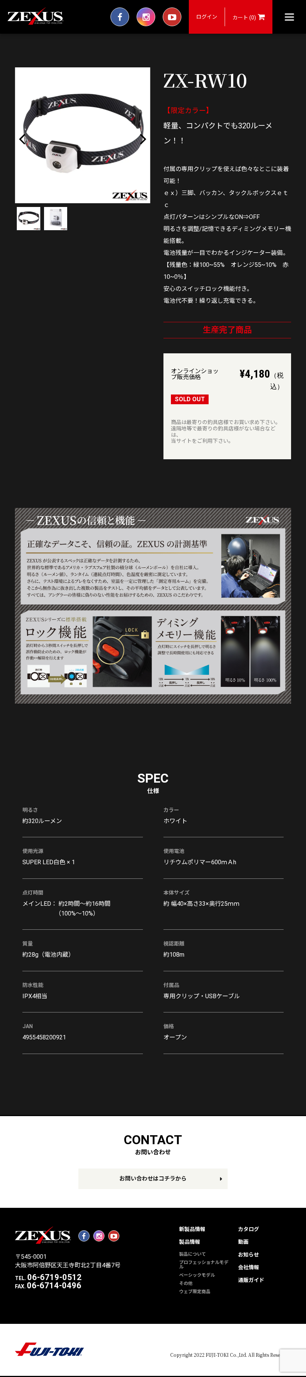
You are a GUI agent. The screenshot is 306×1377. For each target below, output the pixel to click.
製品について (192, 1254)
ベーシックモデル (197, 1275)
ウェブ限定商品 (194, 1291)
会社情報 (248, 1267)
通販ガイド (251, 1280)
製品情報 (189, 1242)
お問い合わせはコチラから (153, 1178)
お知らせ (248, 1255)
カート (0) (244, 18)
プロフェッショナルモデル (203, 1265)
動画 (243, 1242)
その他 (186, 1283)
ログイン (206, 16)
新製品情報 (192, 1229)
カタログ (248, 1229)
